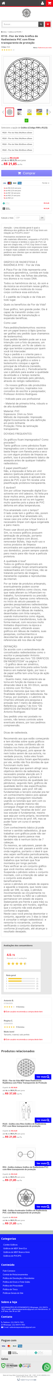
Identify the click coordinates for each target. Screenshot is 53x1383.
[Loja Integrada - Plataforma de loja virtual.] (26, 1379)
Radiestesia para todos (45, 47)
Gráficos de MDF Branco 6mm (16, 1252)
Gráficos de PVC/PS (15, 32)
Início (5, 32)
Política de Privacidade (13, 1286)
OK (42, 217)
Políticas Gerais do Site (13, 1293)
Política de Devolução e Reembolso (18, 1278)
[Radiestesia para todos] (26, 13)
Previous (3, 112)
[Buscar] (41, 24)
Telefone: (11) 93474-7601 (13, 1322)
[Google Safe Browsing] (25, 1365)
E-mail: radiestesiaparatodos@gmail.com (19, 1327)
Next (50, 111)
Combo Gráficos (10, 1245)
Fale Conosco (9, 1271)
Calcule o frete (7, 218)
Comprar (28, 173)
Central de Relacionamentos (15, 1275)
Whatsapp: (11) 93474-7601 (14, 1325)
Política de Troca (10, 1289)
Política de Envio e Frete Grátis (16, 1282)
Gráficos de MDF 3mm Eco (15, 1248)
